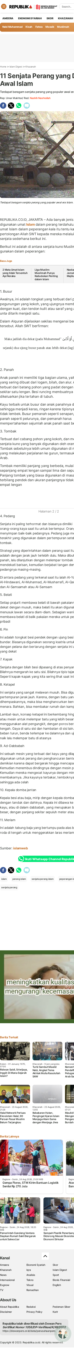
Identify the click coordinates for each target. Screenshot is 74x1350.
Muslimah (63, 26)
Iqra (28, 1269)
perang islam (19, 878)
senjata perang (9, 887)
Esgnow (4, 1284)
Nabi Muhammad (12, 26)
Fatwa (39, 26)
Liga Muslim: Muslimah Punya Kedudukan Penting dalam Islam (46, 274)
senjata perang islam (43, 878)
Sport (56, 1274)
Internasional (7, 1279)
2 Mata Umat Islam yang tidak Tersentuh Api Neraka (15, 272)
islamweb (20, 848)
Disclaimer (6, 1311)
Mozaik (49, 26)
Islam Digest (16, 66)
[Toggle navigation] (4, 6)
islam (4, 878)
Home (3, 66)
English (57, 1284)
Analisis (30, 1274)
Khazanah (30, 66)
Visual (29, 1284)
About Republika (9, 1306)
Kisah (29, 26)
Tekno (29, 1279)
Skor (55, 1264)
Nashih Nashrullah (40, 98)
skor (50, 18)
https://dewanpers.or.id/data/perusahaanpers (29, 1330)
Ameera (4, 1264)
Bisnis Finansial (61, 1279)
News (3, 1274)
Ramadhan (32, 1290)
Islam (31, 224)
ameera (7, 18)
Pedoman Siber (61, 1306)
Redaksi (31, 1306)
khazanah (65, 18)
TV (1, 1290)
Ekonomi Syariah (30, 18)
